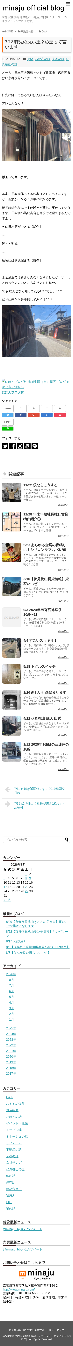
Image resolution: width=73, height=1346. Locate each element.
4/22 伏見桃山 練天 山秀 (42, 718)
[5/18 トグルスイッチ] (11, 674)
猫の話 (10, 1208)
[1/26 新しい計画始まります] (11, 700)
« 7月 (7, 900)
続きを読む (63, 505)
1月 (11, 1019)
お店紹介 (12, 1110)
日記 (9, 1202)
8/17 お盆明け (15, 941)
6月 (11, 991)
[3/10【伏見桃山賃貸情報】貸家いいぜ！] (11, 586)
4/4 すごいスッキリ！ (40, 640)
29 (26, 891)
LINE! (7, 422)
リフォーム (14, 1143)
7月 (11, 985)
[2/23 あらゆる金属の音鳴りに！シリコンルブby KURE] (11, 552)
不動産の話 (42, 59)
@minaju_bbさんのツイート (22, 1249)
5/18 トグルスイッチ (39, 666)
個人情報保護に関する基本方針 (26, 1330)
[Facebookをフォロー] (12, 446)
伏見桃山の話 (15, 1169)
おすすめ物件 (15, 1103)
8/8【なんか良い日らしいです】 (28, 952)
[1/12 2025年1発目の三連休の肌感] (11, 752)
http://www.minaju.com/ (19, 1289)
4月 (11, 1002)
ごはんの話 (14, 1116)
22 (26, 887)
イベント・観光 (17, 1123)
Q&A (30, 59)
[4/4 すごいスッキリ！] (11, 648)
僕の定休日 (14, 1189)
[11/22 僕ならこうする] (11, 492)
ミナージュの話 (17, 1136)
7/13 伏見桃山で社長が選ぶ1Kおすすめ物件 (39, 805)
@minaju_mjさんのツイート (22, 1229)
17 (5, 887)
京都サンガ (14, 1162)
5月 (11, 997)
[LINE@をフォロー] (35, 446)
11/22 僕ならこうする (40, 485)
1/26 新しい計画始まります (44, 692)
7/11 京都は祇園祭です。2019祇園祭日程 (39, 791)
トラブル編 (14, 1130)
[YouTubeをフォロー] (27, 446)
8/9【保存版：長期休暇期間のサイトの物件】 (37, 947)
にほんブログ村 (13, 392)
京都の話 (58, 59)
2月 (11, 1014)
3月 (11, 1008)
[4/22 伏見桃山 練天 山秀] (11, 726)
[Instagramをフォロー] (20, 446)
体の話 (10, 1175)
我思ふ (10, 1195)
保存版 (10, 1182)
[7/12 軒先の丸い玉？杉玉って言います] (47, 415)
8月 (11, 980)
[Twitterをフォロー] (5, 446)
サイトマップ (56, 1330)
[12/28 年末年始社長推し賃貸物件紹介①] (11, 521)
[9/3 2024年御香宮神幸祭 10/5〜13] (11, 617)
